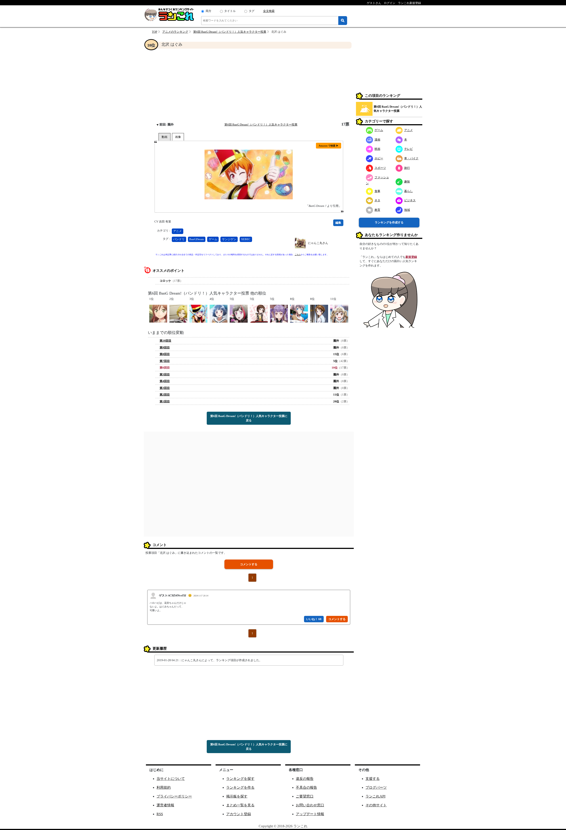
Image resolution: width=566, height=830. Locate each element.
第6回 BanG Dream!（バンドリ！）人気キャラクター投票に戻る (248, 418)
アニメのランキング (175, 31)
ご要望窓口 (305, 796)
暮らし (408, 191)
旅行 (407, 167)
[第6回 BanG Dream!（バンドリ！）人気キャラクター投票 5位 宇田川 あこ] (279, 313)
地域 (407, 209)
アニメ (177, 231)
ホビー (379, 158)
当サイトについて (171, 779)
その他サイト (376, 805)
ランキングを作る (240, 787)
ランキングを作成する (389, 222)
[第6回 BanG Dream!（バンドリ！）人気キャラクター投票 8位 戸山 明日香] (319, 313)
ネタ (377, 200)
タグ (251, 11)
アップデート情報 (310, 814)
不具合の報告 (306, 787)
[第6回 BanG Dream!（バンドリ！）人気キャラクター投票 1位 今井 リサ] (158, 313)
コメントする (248, 564)
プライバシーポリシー (174, 796)
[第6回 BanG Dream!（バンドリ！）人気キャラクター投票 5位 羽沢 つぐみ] (259, 313)
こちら (298, 254)
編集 (338, 222)
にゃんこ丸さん (318, 243)
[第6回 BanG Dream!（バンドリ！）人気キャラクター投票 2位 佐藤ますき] (178, 313)
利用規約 (164, 787)
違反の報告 (305, 779)
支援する (372, 779)
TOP (154, 31)
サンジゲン (229, 239)
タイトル (230, 11)
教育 (377, 209)
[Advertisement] (249, 85)
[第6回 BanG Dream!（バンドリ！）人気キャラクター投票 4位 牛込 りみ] (219, 313)
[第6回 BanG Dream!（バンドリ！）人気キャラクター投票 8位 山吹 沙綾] (299, 313)
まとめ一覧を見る (240, 805)
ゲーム (213, 239)
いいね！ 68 (313, 619)
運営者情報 (165, 805)
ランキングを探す (240, 779)
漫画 (377, 139)
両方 (208, 11)
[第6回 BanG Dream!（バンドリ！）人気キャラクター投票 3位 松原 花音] (198, 313)
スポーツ (380, 167)
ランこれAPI (375, 796)
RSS (160, 814)
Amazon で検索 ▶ (328, 145)
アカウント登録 (238, 814)
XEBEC (245, 239)
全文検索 (269, 11)
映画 (377, 148)
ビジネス (410, 200)
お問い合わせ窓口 (310, 805)
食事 (377, 191)
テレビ (408, 148)
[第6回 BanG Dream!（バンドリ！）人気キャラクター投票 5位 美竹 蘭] (239, 313)
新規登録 (411, 257)
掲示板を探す (236, 796)
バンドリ (179, 239)
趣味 (407, 181)
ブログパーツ (376, 787)
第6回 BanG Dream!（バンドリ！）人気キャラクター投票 (229, 31)
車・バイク (411, 158)
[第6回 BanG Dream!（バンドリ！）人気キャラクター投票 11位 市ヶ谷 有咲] (339, 313)
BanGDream (196, 239)
